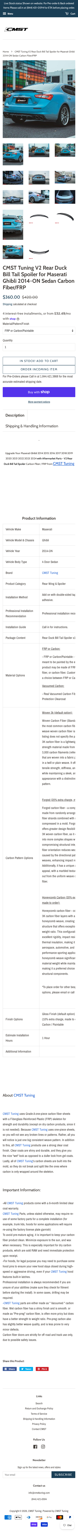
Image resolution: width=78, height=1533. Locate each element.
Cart (72, 13)
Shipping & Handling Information (31, 426)
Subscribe (63, 1474)
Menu (10, 13)
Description (14, 415)
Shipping (7, 304)
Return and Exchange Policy (39, 1408)
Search (39, 1403)
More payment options (39, 402)
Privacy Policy (39, 1424)
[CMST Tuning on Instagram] (43, 1447)
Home (6, 51)
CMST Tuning (50, 573)
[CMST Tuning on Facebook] (35, 1447)
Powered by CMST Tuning (55, 1511)
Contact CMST (39, 1429)
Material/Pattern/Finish (16, 324)
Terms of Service (39, 1414)
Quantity (8, 340)
